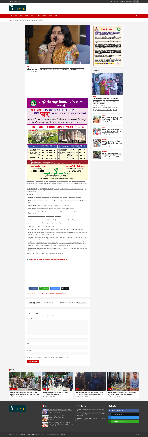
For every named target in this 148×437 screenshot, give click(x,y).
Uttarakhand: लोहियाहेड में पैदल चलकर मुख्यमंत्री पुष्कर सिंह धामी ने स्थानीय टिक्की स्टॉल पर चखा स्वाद (106, 101)
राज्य (32, 16)
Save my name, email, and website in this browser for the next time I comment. (49, 357)
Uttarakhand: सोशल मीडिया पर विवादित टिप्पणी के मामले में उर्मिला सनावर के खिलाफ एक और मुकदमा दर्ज (89, 393)
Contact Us (129, 1)
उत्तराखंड (28, 66)
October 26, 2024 (31, 71)
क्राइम (50, 16)
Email (28, 343)
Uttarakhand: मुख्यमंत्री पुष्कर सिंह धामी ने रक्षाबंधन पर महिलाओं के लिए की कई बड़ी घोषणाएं (112, 119)
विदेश (21, 16)
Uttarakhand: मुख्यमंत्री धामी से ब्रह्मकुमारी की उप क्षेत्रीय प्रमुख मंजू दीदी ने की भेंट (49, 259)
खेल (38, 16)
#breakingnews (33, 293)
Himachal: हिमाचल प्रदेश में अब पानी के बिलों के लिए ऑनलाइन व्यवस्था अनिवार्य (112, 143)
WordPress (63, 434)
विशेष (56, 16)
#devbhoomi (46, 293)
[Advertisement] (57, 84)
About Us (116, 1)
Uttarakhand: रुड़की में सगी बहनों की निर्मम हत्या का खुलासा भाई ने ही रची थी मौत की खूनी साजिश (122, 393)
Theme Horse (44, 434)
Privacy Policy (123, 1)
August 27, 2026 (80, 396)
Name (28, 337)
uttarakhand (63, 293)
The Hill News (21, 434)
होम (11, 16)
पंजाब (106, 151)
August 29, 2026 (97, 105)
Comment (30, 319)
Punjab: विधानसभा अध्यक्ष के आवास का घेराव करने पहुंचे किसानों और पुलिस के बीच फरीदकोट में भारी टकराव (112, 155)
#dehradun (40, 293)
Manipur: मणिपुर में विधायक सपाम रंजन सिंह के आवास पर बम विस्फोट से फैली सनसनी (57, 393)
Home (110, 1)
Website (29, 350)
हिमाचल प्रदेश (104, 139)
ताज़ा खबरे (96, 71)
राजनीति (26, 16)
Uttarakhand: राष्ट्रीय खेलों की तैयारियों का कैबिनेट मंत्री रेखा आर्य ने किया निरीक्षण (73, 303)
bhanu (37, 71)
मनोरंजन (44, 16)
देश (16, 16)
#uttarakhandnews (55, 293)
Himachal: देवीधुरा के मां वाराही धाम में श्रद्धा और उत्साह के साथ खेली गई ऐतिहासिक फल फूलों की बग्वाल (112, 131)
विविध (45, 406)
